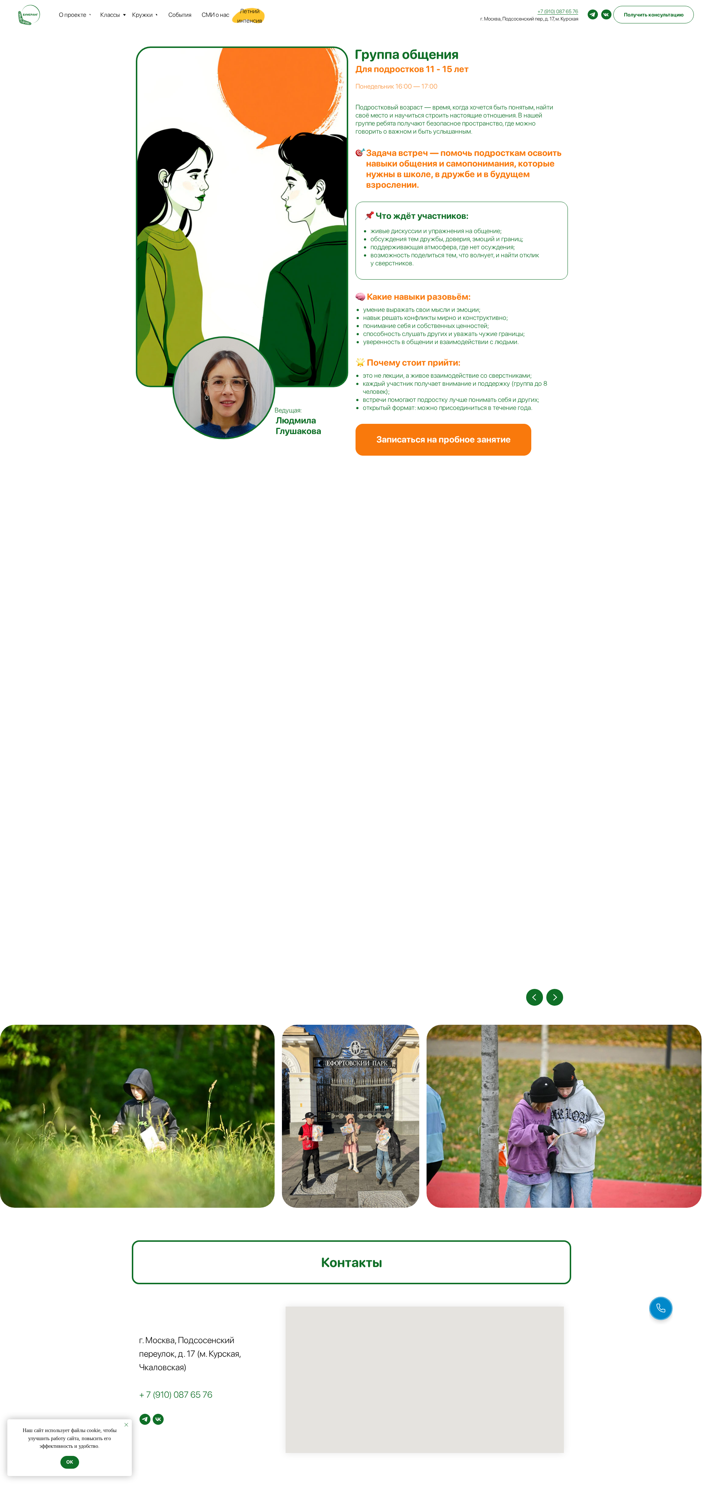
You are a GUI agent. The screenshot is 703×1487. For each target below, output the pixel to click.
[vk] (158, 1419)
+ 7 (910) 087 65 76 (175, 1394)
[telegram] (145, 1419)
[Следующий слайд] (555, 997)
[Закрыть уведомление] (126, 1424)
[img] (593, 14)
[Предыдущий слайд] (534, 997)
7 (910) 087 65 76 (559, 11)
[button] (443, 440)
